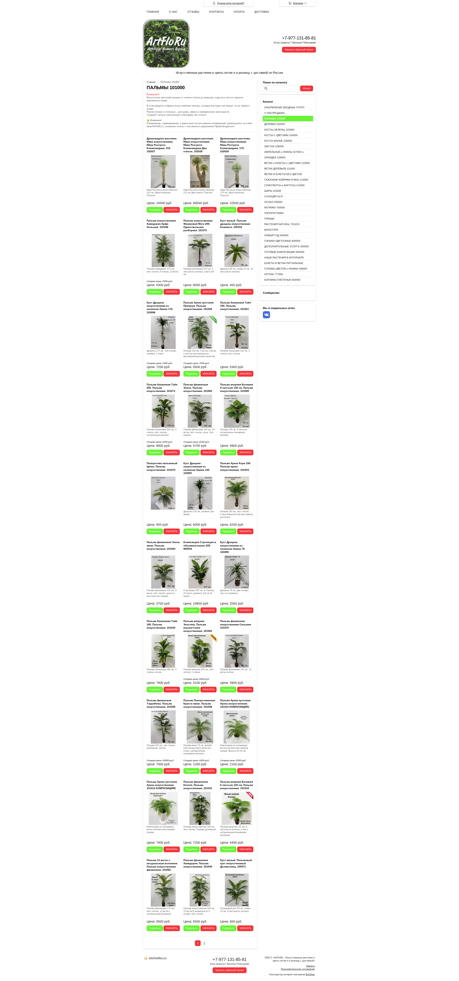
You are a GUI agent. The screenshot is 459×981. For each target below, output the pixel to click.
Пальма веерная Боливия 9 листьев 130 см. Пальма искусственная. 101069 (236, 387)
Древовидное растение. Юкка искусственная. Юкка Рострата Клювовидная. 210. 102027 (162, 145)
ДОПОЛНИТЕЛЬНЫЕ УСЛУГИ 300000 (286, 246)
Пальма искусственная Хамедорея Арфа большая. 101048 (161, 223)
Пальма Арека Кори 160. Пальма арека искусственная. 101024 (235, 466)
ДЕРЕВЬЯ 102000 (274, 124)
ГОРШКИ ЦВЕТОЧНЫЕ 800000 (282, 240)
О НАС (173, 11)
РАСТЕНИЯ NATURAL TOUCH (281, 224)
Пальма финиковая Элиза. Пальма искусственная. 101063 (197, 387)
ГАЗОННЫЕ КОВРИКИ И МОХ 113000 (286, 179)
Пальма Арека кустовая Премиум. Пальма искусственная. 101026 (198, 305)
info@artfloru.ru (158, 957)
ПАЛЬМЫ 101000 (274, 118)
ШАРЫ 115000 (272, 190)
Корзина (298, 3)
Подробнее (155, 209)
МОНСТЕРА (271, 229)
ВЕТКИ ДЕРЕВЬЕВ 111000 (279, 168)
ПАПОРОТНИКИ (273, 213)
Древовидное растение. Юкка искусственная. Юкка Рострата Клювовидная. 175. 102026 (235, 145)
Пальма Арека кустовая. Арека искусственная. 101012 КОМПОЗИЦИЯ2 (162, 785)
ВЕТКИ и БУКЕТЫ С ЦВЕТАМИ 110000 (287, 163)
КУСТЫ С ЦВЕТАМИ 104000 (281, 135)
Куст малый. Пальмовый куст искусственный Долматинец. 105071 (236, 863)
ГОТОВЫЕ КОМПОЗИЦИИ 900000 (284, 252)
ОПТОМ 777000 (273, 274)
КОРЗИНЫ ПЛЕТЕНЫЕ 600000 (282, 279)
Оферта (310, 966)
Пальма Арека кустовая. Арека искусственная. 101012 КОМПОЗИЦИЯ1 (235, 703)
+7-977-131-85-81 (299, 38)
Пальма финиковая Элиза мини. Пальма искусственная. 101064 (163, 545)
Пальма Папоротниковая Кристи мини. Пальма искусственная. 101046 (199, 703)
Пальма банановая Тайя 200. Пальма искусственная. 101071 (162, 387)
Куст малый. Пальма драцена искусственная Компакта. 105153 (235, 223)
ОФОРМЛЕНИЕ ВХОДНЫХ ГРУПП (284, 107)
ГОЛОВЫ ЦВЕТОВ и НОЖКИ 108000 (285, 268)
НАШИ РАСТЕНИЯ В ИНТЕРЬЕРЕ (284, 257)
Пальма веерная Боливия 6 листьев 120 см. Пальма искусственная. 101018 (236, 785)
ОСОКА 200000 (273, 202)
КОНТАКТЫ (216, 11)
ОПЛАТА (239, 11)
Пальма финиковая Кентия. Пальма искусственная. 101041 (197, 785)
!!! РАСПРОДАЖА (274, 113)
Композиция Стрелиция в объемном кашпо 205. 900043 (199, 545)
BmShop (310, 974)
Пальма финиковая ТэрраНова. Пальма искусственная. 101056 (161, 703)
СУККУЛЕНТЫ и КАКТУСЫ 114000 (284, 185)
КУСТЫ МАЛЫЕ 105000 (278, 140)
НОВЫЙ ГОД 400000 (276, 235)
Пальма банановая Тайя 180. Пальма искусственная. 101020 (162, 624)
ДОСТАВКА (261, 11)
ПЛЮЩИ (269, 218)
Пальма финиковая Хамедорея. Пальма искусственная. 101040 (197, 863)
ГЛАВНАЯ (153, 11)
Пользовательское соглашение (298, 969)
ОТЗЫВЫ (193, 11)
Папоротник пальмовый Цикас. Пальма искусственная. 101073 (162, 466)
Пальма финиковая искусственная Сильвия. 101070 (236, 624)
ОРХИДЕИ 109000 (274, 157)
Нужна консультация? (230, 3)
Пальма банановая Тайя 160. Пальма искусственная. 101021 (235, 305)
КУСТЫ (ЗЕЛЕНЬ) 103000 (279, 129)
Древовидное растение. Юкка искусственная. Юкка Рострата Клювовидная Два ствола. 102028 (198, 145)
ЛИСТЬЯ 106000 (274, 146)
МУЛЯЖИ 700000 (274, 207)
